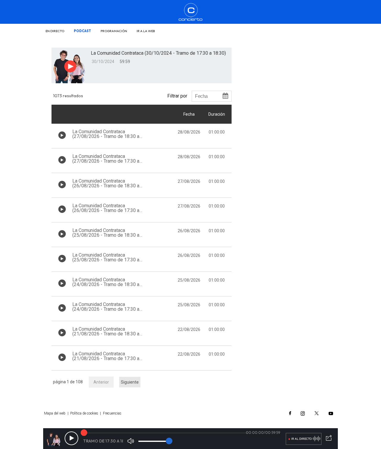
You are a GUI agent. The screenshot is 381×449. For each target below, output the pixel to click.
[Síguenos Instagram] (303, 413)
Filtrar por (177, 95)
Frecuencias (112, 413)
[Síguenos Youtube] (331, 413)
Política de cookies (84, 413)
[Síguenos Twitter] (316, 413)
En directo (55, 31)
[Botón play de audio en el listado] (62, 135)
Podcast (82, 31)
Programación (114, 31)
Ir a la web (146, 31)
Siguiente (130, 382)
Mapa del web (54, 413)
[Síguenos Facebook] (290, 413)
